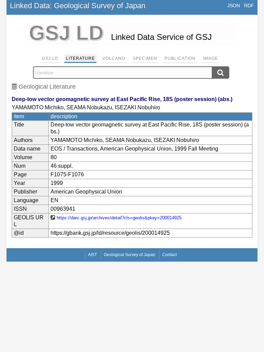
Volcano (113, 58)
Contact (169, 254)
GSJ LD (50, 58)
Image (210, 58)
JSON (233, 5)
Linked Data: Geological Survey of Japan (77, 5)
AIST (92, 254)
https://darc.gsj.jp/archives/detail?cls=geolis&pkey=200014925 (119, 217)
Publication (180, 58)
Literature (80, 58)
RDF (249, 5)
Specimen (145, 58)
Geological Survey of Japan (129, 254)
